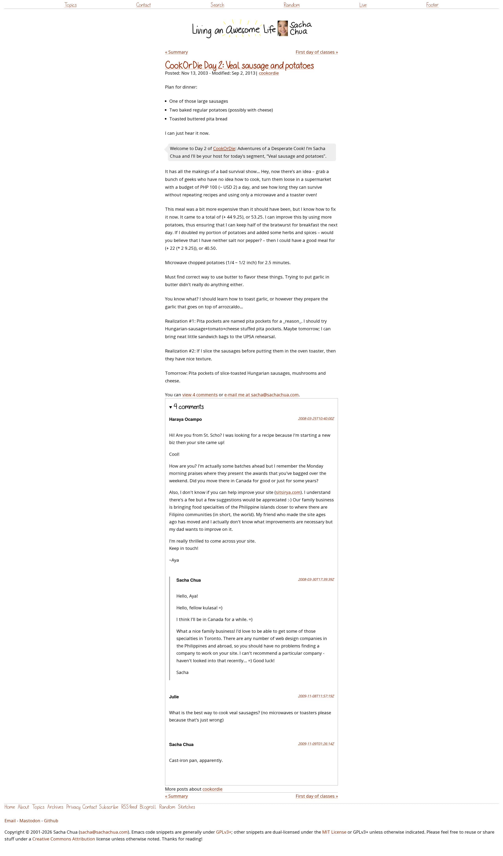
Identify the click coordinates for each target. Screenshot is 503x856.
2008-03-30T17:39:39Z (316, 579)
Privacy (73, 807)
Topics (70, 5)
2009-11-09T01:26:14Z (316, 743)
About (23, 807)
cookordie (269, 73)
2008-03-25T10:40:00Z (316, 418)
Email (10, 820)
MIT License (334, 832)
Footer (432, 5)
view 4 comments (200, 394)
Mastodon (29, 820)
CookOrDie (224, 148)
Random (292, 5)
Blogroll (148, 807)
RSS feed (129, 807)
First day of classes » (317, 52)
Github (51, 820)
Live (363, 5)
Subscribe (108, 807)
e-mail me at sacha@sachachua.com (261, 394)
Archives (55, 807)
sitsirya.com (288, 492)
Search (217, 5)
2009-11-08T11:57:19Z (316, 696)
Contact (143, 5)
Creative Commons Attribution (63, 839)
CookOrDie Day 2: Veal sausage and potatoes (239, 65)
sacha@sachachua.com (104, 832)
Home (10, 807)
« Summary (176, 52)
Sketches (186, 807)
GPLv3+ (223, 832)
